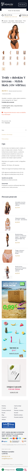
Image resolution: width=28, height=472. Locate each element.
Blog (3, 415)
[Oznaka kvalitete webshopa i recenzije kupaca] (8, 425)
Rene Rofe (7, 122)
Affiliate (4, 419)
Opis (3, 130)
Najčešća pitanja (18, 415)
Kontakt (16, 412)
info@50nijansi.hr (7, 458)
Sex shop (5, 20)
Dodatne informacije (7, 134)
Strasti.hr (4, 417)
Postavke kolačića (18, 417)
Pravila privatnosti (6, 410)
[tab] (14, 130)
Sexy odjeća (11, 20)
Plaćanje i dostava (18, 410)
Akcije (15, 408)
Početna (4, 406)
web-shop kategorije (14, 10)
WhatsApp (19, 469)
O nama (4, 408)
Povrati (3, 412)
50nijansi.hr (7, 4)
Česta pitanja (5, 139)
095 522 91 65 (8, 15)
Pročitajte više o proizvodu (8, 102)
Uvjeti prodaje (17, 406)
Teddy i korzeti (18, 20)
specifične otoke (10, 444)
